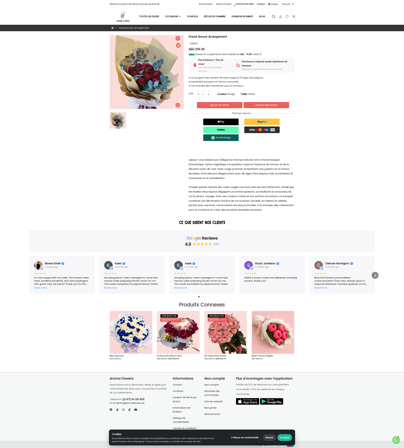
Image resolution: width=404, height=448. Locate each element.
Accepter (285, 437)
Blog (262, 16)
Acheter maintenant (266, 105)
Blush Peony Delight (262, 355)
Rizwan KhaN (52, 263)
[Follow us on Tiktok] (129, 410)
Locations (178, 391)
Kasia (118, 263)
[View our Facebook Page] (111, 410)
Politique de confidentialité (245, 437)
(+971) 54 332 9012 (134, 399)
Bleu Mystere (117, 355)
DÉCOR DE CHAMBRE (215, 16)
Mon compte (211, 384)
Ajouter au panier (219, 105)
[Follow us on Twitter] (117, 410)
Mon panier (210, 407)
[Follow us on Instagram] (123, 410)
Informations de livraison (181, 409)
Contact (177, 384)
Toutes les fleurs (149, 16)
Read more (40, 287)
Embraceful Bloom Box (169, 355)
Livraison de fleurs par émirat (185, 399)
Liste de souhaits (213, 401)
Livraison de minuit (242, 16)
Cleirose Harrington (337, 263)
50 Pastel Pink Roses (215, 355)
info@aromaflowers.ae (132, 403)
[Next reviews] (375, 275)
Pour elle (192, 16)
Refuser (269, 437)
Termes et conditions (184, 428)
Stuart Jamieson (265, 263)
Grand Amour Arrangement (134, 27)
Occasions (172, 16)
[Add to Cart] (146, 334)
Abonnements (212, 414)
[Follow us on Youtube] (137, 410)
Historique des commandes (212, 393)
